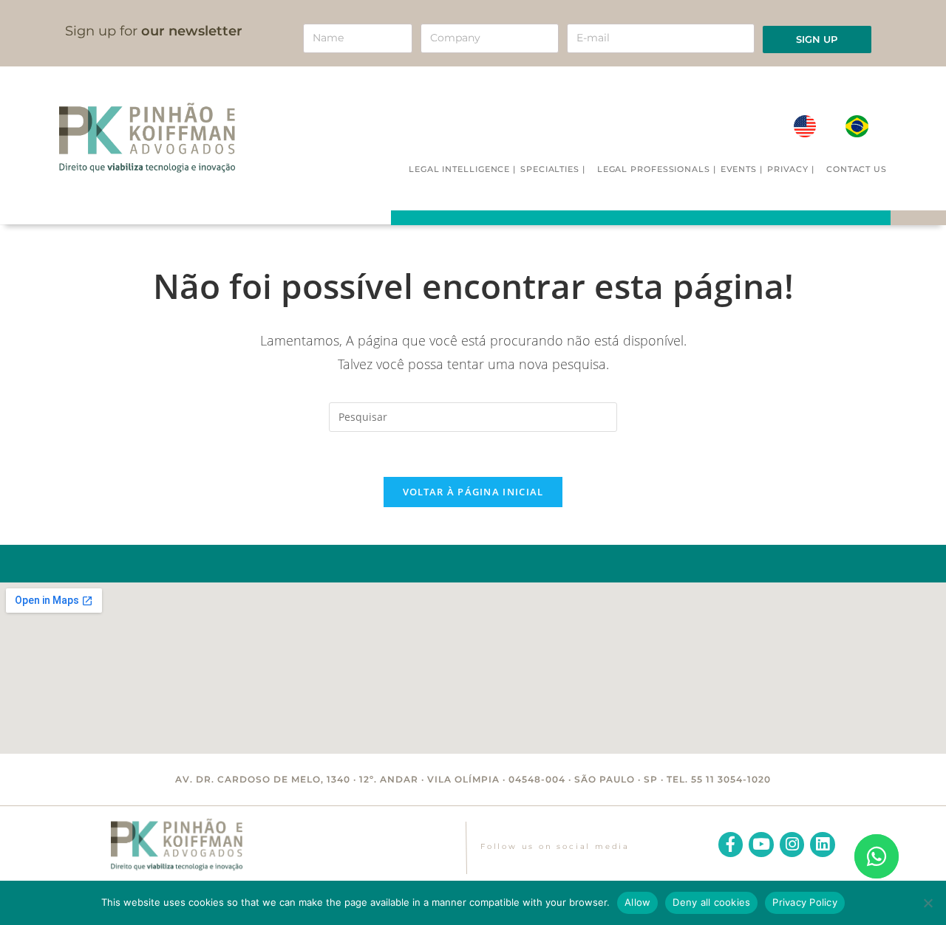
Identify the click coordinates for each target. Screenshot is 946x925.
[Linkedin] (822, 844)
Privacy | (790, 169)
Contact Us (856, 169)
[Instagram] (792, 844)
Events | (742, 169)
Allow (637, 902)
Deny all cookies (711, 902)
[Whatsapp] (876, 856)
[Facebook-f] (730, 844)
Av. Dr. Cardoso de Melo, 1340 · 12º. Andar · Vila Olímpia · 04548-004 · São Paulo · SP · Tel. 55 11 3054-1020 (473, 779)
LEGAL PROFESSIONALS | (656, 169)
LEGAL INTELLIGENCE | (462, 169)
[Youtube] (761, 844)
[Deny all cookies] (927, 902)
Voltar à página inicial (473, 491)
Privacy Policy (804, 902)
